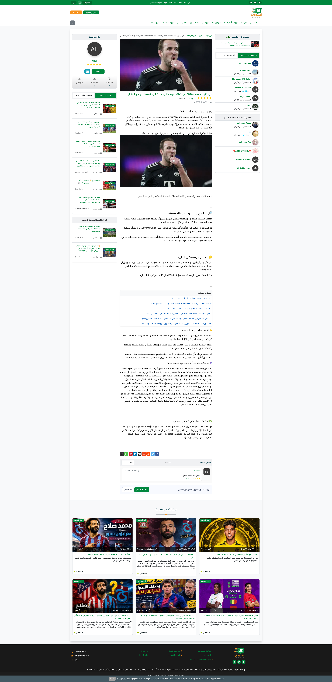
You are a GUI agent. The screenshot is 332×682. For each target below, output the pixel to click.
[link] (94, 64)
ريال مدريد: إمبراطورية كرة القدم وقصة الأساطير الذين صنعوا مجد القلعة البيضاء (89, 228)
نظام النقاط (143, 655)
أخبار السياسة (168, 23)
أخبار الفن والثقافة (202, 23)
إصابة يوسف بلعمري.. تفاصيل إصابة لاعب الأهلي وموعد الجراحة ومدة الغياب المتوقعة (88, 144)
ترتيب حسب (167, 462)
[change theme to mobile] (74, 3)
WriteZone (78, 113)
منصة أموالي (255, 23)
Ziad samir (204, 549)
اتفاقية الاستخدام (156, 3)
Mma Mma (78, 237)
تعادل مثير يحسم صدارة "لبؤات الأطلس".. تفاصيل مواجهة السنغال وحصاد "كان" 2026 (178, 313)
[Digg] (139, 454)
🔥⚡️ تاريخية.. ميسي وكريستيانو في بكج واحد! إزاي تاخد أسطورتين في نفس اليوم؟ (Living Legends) (88, 248)
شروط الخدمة (174, 651)
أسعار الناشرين (174, 655)
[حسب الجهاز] (80, 3)
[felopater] (206, 471)
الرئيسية (209, 35)
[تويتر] (255, 3)
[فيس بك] (260, 3)
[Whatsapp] (126, 454)
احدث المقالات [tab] (105, 95)
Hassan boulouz (206, 610)
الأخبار (201, 35)
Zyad (76, 257)
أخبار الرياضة (217, 23)
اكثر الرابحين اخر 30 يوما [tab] (248, 55)
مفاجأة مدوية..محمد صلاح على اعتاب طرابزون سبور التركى (189, 308)
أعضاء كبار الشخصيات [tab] (226, 55)
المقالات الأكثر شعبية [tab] (84, 95)
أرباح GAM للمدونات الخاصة (200, 659)
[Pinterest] (131, 454)
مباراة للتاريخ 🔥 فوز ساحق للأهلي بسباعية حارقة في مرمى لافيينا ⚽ (89, 182)
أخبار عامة (228, 23)
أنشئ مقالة (156, 23)
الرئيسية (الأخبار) (240, 23)
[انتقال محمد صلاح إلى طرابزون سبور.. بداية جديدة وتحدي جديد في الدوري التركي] (166, 535)
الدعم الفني (207, 655)
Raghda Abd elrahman (146, 549)
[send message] (87, 71)
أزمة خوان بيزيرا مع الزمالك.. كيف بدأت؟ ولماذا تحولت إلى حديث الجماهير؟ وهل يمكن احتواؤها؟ (89, 200)
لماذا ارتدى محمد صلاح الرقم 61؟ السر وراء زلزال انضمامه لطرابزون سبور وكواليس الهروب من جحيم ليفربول (88, 163)
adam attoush (142, 610)
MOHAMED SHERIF (81, 208)
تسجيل (126, 489)
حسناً (112, 679)
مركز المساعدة (184, 3)
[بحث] (72, 22)
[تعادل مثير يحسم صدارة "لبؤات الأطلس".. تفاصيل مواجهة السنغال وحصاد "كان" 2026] (229, 596)
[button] (122, 454)
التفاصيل (206, 571)
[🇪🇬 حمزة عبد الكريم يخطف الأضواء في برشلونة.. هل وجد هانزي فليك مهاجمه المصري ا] (166, 596)
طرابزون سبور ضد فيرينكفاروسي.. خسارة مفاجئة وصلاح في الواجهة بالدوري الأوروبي (88, 124)
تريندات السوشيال (184, 23)
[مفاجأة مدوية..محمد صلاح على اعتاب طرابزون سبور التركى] (102, 535)
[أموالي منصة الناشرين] (256, 12)
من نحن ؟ (144, 651)
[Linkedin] (135, 454)
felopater (197, 471)
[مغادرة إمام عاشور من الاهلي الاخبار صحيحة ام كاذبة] (229, 535)
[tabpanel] (237, 85)
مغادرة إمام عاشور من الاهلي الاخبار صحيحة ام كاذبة (191, 298)
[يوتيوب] (251, 3)
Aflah (228, 37)
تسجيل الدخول (141, 489)
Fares (76, 610)
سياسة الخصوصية (171, 3)
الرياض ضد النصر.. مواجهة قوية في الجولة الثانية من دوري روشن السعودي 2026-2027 (88, 105)
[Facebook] (157, 454)
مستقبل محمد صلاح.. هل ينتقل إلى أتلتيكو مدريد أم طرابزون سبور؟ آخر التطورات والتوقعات (176, 324)
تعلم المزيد (121, 679)
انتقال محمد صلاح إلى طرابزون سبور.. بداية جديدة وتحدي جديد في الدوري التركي (181, 303)
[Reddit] (148, 454)
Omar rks (78, 189)
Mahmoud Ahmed (80, 172)
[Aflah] (94, 49)
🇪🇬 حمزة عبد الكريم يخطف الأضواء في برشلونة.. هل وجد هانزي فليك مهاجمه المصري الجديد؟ (175, 318)
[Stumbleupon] (144, 454)
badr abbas (78, 152)
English (87, 3)
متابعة (98, 71)
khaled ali (77, 549)
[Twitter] (153, 454)
